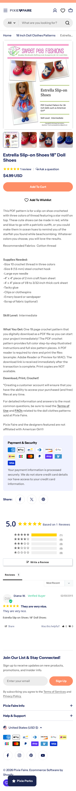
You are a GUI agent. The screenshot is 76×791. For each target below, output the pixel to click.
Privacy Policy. (12, 696)
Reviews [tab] (10, 574)
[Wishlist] (62, 10)
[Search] (67, 23)
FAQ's (19, 410)
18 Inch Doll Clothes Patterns (35, 35)
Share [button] (11, 626)
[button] (64, 626)
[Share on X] (31, 499)
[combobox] (38, 22)
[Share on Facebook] (20, 499)
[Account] (55, 10)
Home (7, 35)
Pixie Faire (21, 770)
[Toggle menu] (5, 10)
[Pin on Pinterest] (43, 499)
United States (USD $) (23, 727)
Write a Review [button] (39, 562)
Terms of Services (54, 691)
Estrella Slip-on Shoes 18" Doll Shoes (24, 617)
